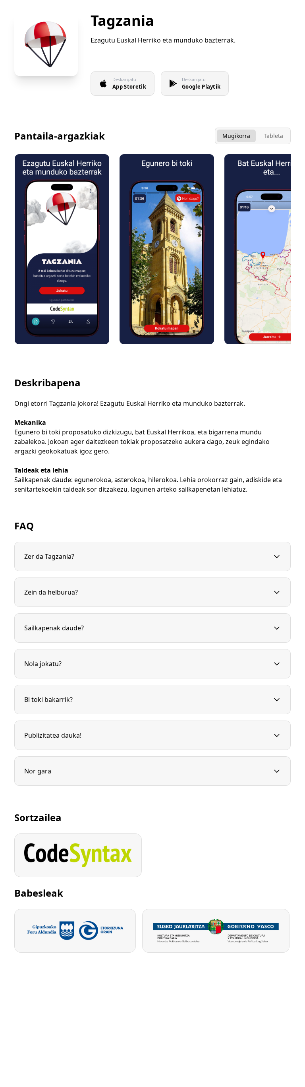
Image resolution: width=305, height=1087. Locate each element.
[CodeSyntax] (78, 855)
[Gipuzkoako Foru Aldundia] (75, 931)
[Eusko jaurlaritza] (216, 931)
